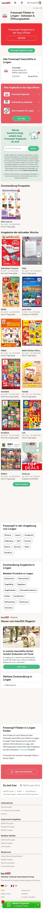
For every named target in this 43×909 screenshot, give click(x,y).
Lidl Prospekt (6, 847)
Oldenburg (9, 541)
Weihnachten (10, 602)
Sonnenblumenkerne (28, 590)
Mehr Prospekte (21, 484)
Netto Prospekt (6, 843)
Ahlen (27, 547)
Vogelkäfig (9, 584)
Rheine (7, 547)
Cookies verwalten (28, 897)
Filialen (19, 791)
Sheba (7, 596)
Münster (8, 535)
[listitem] (11, 208)
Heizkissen (23, 602)
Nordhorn (8, 553)
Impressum (26, 890)
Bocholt (17, 547)
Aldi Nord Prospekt (8, 840)
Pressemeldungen (8, 866)
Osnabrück (29, 535)
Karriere (4, 814)
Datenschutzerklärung (30, 170)
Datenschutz (6, 894)
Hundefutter (19, 596)
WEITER (21, 38)
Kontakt (24, 894)
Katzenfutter (24, 579)
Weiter (33, 148)
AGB (2, 897)
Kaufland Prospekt (8, 827)
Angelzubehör (10, 590)
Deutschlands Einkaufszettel (11, 856)
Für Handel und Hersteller (10, 810)
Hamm (17, 535)
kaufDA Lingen (8, 791)
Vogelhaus (21, 584)
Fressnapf (23, 750)
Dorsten (27, 541)
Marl (18, 541)
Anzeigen (36, 8)
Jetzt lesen (21, 667)
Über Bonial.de (6, 807)
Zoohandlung (30, 791)
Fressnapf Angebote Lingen (21, 50)
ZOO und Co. (10, 685)
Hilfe (3, 890)
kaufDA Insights (7, 860)
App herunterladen (8, 863)
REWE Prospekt (7, 830)
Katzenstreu (9, 579)
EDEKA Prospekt (7, 823)
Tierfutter (9, 608)
